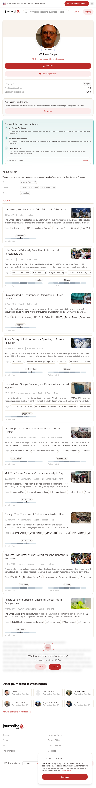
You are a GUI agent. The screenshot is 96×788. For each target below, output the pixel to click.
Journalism (25, 193)
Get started (48, 111)
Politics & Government (29, 188)
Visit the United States (76, 3)
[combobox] (46, 11)
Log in (77, 11)
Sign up (88, 11)
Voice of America (28, 182)
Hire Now (49, 66)
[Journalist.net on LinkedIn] (92, 763)
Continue (65, 777)
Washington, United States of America (48, 59)
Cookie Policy (66, 771)
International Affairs (48, 188)
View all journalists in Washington (16, 711)
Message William (49, 73)
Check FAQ (85, 160)
